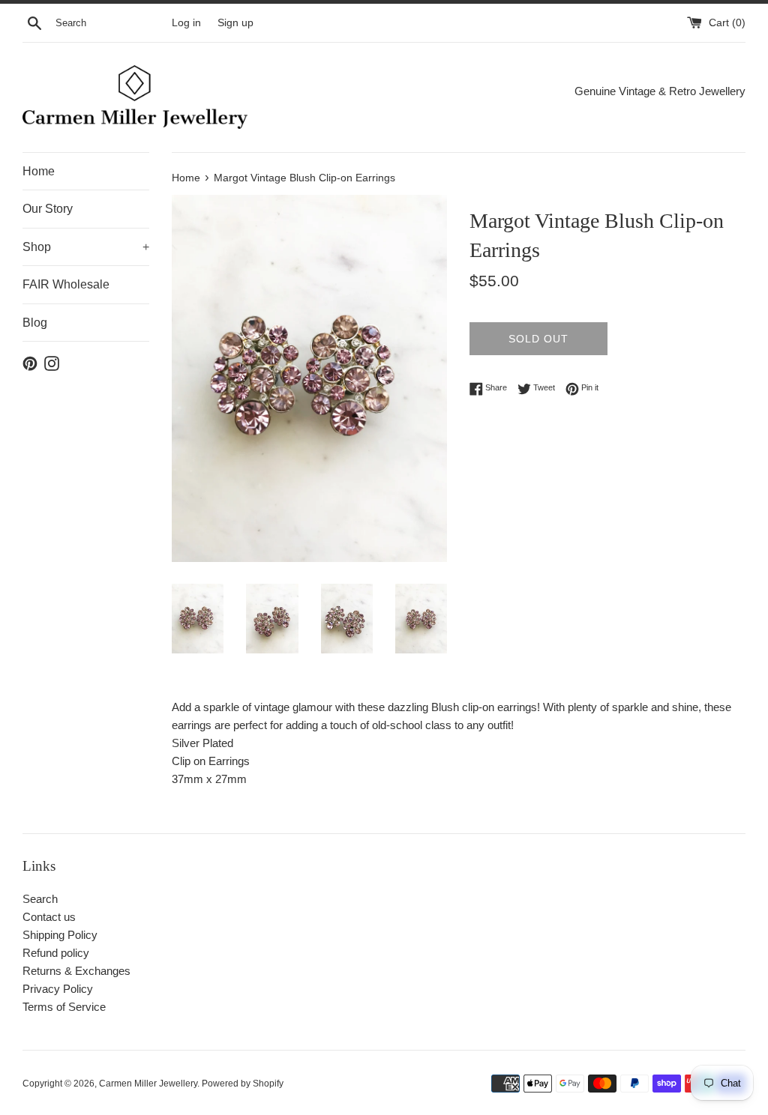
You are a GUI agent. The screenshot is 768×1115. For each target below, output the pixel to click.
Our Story (47, 208)
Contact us (49, 916)
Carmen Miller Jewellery (148, 1083)
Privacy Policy (57, 988)
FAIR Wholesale (66, 284)
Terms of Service (64, 1006)
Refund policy (55, 952)
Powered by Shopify (243, 1083)
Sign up (236, 22)
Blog (34, 322)
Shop (85, 247)
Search (40, 898)
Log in (186, 22)
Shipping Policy (60, 934)
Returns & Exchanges (76, 970)
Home (38, 171)
